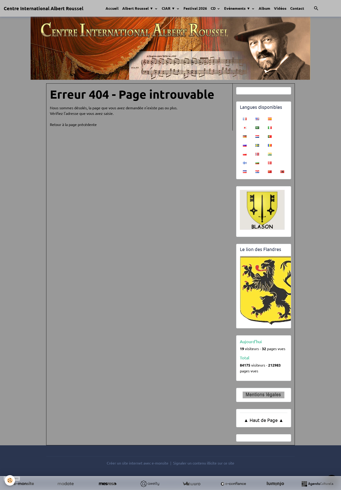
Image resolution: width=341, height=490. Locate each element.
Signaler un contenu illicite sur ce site (203, 463)
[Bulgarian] (257, 162)
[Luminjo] (275, 483)
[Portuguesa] (270, 136)
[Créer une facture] (191, 483)
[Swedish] (257, 144)
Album (264, 8)
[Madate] (65, 483)
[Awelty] (149, 483)
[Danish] (270, 162)
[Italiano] (270, 127)
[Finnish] (245, 162)
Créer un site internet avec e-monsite (137, 463)
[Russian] (245, 144)
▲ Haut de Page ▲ (263, 420)
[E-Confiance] (233, 483)
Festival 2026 (195, 8)
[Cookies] (10, 480)
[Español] (270, 118)
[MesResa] (107, 483)
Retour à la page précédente (73, 124)
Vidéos (280, 8)
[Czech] (245, 171)
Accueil (112, 8)
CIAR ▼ (169, 8)
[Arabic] (257, 127)
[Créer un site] (23, 483)
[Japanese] (245, 127)
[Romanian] (270, 144)
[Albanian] (282, 171)
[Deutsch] (245, 136)
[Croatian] (257, 171)
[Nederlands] (257, 136)
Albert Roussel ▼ (138, 8)
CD (214, 8)
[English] (257, 118)
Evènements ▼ (237, 8)
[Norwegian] (257, 153)
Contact (297, 8)
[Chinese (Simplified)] (270, 171)
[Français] (245, 118)
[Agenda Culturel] (317, 483)
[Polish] (245, 153)
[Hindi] (270, 153)
